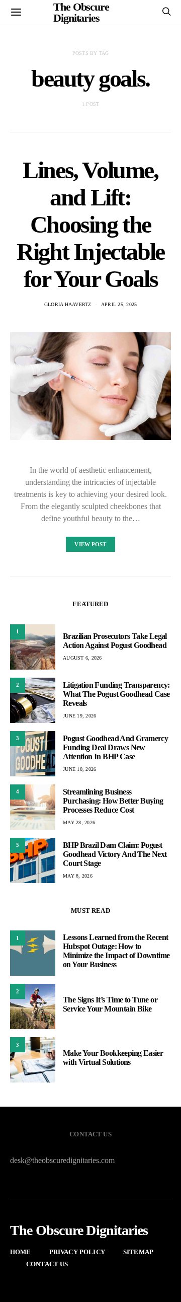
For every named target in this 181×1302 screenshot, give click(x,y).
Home (20, 1252)
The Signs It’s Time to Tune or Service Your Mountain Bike (110, 1004)
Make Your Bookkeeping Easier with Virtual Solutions (113, 1057)
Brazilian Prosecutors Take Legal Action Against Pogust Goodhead (115, 640)
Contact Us (47, 1264)
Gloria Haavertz (68, 304)
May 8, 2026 (78, 876)
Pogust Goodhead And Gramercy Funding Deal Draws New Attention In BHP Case (115, 747)
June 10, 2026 (79, 769)
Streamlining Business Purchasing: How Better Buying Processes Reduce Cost (113, 800)
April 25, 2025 (119, 304)
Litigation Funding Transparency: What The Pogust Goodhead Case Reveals (116, 694)
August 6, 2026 (82, 658)
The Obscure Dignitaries (79, 1230)
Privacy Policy (77, 1252)
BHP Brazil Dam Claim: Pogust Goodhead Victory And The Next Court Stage (115, 854)
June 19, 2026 (79, 715)
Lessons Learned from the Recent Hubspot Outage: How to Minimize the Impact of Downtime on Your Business (116, 951)
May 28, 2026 (79, 822)
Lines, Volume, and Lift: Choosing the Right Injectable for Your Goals (90, 224)
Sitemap (138, 1252)
